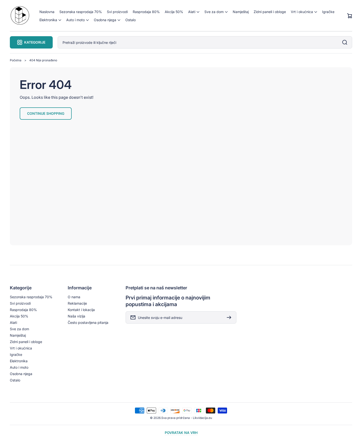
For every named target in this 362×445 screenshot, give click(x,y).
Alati (13, 322)
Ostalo (15, 380)
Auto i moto (19, 367)
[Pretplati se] (230, 317)
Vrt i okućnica (21, 348)
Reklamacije (77, 303)
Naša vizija (76, 316)
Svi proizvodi (20, 303)
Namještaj (18, 335)
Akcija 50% (19, 316)
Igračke (16, 354)
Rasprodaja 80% (23, 310)
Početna (15, 60)
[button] (194, 12)
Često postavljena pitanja (88, 322)
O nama (74, 297)
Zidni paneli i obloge (26, 342)
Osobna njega (21, 374)
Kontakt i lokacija (81, 310)
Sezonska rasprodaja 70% (31, 297)
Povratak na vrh (181, 432)
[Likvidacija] (20, 15)
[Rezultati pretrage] (346, 42)
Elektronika (19, 361)
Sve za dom (19, 329)
